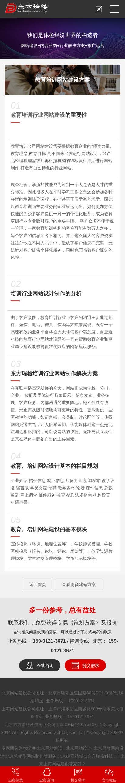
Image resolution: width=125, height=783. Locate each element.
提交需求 (90, 665)
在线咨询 (45, 665)
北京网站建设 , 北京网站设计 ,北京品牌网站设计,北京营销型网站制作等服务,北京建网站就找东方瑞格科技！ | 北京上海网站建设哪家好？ (62, 756)
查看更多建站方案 (79, 584)
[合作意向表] (99, 9)
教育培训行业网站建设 (38, 115)
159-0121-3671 (50, 641)
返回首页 (37, 584)
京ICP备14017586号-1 (80, 724)
